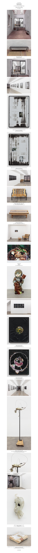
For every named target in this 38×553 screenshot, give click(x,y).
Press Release (19, 8)
